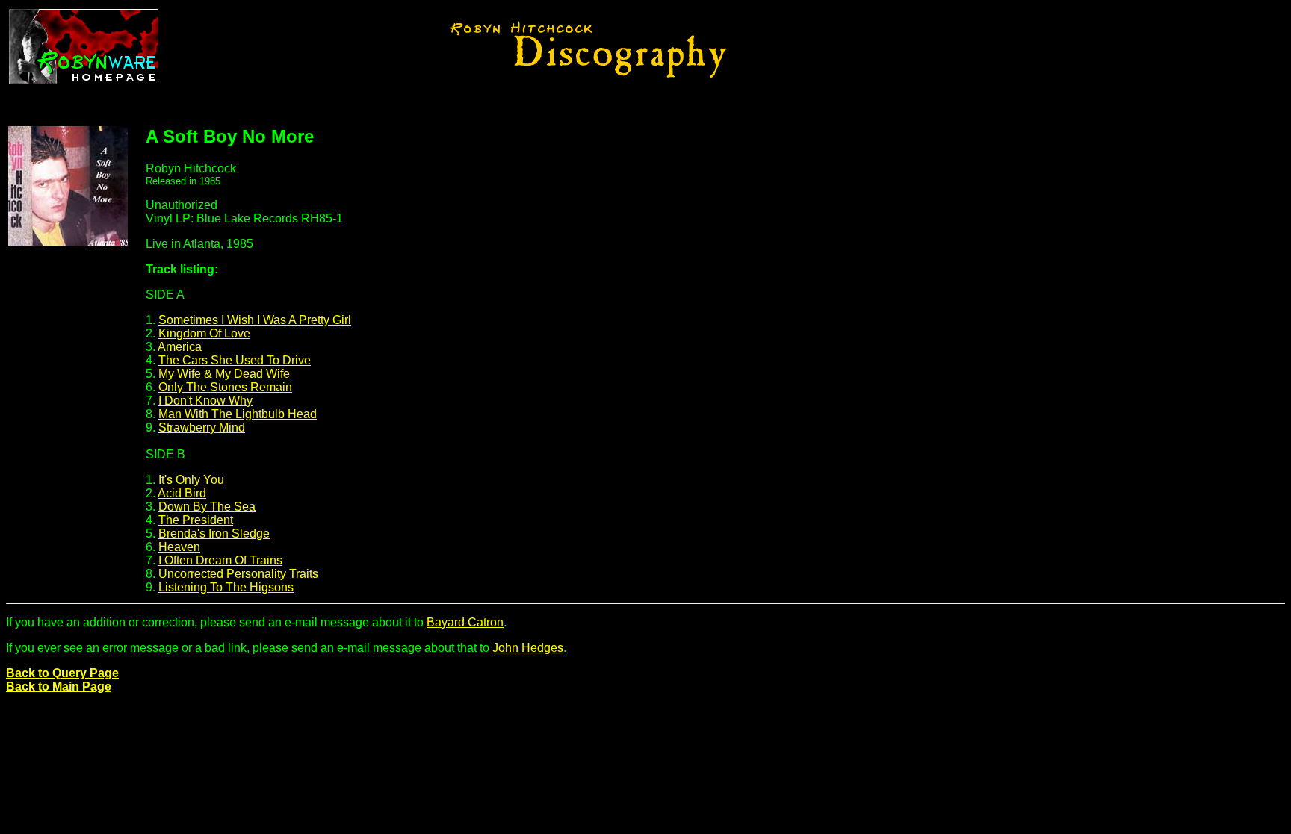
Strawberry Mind (201, 427)
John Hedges (527, 647)
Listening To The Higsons (226, 587)
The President (195, 520)
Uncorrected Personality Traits (238, 573)
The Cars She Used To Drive (234, 360)
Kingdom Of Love (204, 333)
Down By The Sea (207, 506)
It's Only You (191, 479)
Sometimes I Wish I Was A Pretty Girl (254, 320)
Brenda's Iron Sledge (214, 533)
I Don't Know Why (205, 400)
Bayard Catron (465, 622)
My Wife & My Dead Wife (224, 373)
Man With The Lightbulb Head (237, 414)
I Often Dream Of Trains (220, 560)
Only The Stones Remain (225, 387)
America (180, 346)
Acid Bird (182, 493)
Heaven (179, 547)
